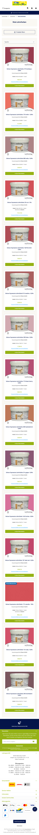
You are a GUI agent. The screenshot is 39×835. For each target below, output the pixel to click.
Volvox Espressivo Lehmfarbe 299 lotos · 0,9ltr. (19, 337)
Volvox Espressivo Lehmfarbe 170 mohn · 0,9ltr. (19, 114)
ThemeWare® (33, 832)
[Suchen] (28, 8)
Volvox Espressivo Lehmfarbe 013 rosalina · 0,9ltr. (19, 293)
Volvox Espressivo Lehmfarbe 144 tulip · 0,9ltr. (19, 650)
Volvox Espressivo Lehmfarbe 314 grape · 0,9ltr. (19, 472)
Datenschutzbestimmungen (14, 748)
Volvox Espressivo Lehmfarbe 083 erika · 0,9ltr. (19, 158)
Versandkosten (27, 829)
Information (19, 825)
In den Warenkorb (19, 85)
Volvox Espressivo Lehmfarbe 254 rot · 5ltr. (19, 202)
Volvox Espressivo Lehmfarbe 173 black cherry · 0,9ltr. (19, 382)
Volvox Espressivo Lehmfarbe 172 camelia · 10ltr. (20, 604)
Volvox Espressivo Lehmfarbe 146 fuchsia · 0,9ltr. (19, 516)
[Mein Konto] (32, 8)
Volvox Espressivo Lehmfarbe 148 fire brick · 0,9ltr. (19, 248)
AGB (36, 748)
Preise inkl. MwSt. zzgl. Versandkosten (19, 81)
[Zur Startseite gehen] (19, 3)
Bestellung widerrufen (19, 821)
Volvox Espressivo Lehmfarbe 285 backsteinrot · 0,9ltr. (19, 427)
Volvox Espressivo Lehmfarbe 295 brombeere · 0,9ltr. (19, 694)
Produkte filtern (20, 32)
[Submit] (33, 741)
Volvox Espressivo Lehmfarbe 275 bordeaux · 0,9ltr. (19, 69)
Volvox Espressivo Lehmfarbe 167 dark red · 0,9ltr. (19, 560)
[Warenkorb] (36, 8)
